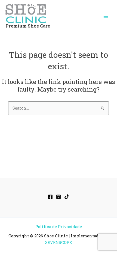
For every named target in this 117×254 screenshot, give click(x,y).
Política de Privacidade (58, 226)
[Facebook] (50, 196)
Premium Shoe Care (27, 26)
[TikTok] (66, 196)
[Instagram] (58, 196)
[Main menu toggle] (106, 16)
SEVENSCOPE (58, 242)
